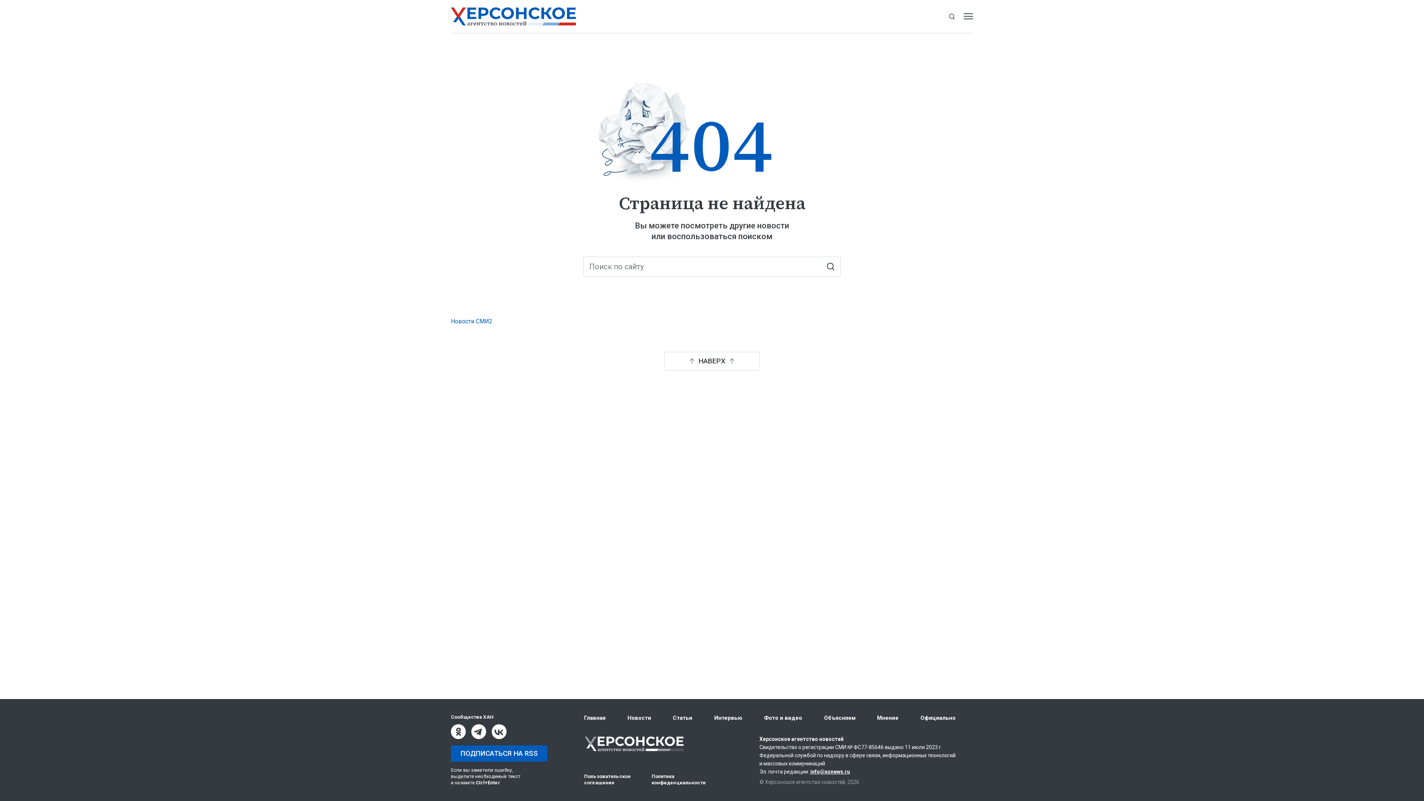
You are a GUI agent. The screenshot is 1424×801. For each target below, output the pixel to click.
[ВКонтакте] (499, 731)
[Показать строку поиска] (951, 16)
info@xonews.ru (830, 772)
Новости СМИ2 (471, 321)
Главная (595, 718)
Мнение (888, 718)
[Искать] (830, 266)
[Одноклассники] (458, 731)
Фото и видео (783, 718)
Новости (639, 718)
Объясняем (840, 718)
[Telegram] (478, 731)
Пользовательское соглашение (607, 779)
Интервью (728, 718)
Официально (938, 718)
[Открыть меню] (968, 16)
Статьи (682, 718)
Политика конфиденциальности (679, 779)
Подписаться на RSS (499, 753)
